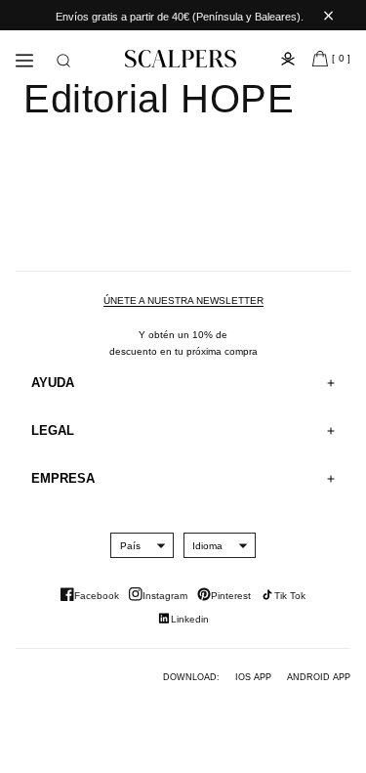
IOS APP (253, 677)
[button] (63, 60)
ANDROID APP (318, 677)
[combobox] (130, 545)
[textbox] (130, 546)
